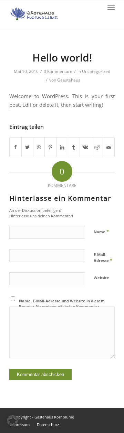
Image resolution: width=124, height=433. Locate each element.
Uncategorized (96, 71)
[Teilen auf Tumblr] (74, 147)
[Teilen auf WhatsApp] (39, 147)
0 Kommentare (58, 71)
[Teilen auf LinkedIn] (62, 147)
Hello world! (62, 57)
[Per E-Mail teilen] (108, 147)
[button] (12, 420)
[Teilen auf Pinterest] (50, 147)
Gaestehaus (68, 80)
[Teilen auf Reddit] (97, 147)
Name (101, 231)
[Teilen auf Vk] (85, 147)
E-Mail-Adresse (103, 258)
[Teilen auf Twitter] (27, 147)
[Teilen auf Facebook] (15, 147)
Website (101, 277)
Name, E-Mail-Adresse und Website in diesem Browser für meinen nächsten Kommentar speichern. (62, 306)
